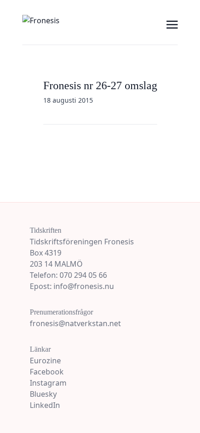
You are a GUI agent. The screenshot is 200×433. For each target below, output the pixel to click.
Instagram (48, 383)
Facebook (47, 372)
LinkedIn (45, 405)
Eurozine (45, 360)
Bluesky (43, 394)
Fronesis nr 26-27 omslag (100, 85)
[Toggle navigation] (172, 24)
